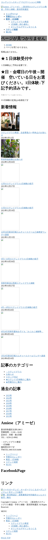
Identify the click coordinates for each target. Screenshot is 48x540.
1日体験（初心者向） (20, 24)
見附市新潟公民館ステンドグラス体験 (17, 283)
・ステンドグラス (14, 372)
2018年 (9, 408)
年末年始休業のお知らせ (12, 159)
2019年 (9, 406)
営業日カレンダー (14, 457)
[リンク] (24, 492)
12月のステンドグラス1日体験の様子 (17, 184)
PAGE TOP (5, 538)
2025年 (9, 395)
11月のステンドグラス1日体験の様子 (17, 208)
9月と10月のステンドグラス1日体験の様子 (19, 259)
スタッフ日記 (12, 377)
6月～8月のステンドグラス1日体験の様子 (19, 307)
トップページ (12, 454)
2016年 (9, 414)
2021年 (9, 401)
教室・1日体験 (12, 459)
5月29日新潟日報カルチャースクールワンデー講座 (23, 356)
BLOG (8, 464)
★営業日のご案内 (14, 382)
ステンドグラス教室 (20, 22)
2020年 (9, 403)
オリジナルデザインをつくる (23, 27)
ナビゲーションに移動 (31, 2)
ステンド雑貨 (12, 462)
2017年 (9, 411)
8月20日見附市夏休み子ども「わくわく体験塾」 (22, 332)
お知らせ (10, 374)
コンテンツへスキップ (11, 2)
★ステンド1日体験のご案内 (18, 379)
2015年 (9, 416)
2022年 (9, 398)
